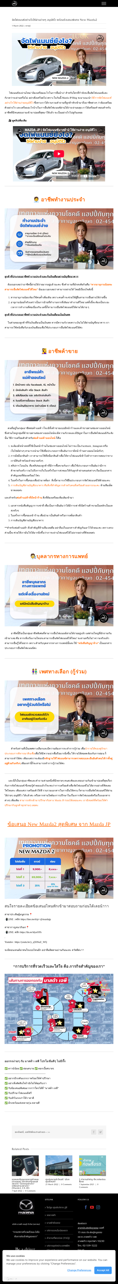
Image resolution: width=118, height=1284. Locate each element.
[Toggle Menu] (104, 3)
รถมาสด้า (51, 1215)
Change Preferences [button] (79, 1270)
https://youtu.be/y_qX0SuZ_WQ (31, 942)
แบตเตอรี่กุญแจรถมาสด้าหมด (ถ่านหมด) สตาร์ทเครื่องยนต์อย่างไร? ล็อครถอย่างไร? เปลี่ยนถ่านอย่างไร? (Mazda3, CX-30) (25, 1183)
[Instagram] (98, 1207)
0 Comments (30, 1191)
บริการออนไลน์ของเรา (57, 1230)
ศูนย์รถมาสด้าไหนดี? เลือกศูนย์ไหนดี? (57, 1180)
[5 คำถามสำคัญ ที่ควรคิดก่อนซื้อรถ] (92, 1165)
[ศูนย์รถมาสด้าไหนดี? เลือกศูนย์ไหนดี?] (58, 1165)
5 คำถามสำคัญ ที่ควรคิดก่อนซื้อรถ (92, 1180)
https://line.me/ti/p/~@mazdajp (36, 919)
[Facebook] (86, 1207)
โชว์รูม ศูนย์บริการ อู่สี (57, 1207)
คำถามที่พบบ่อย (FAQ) (58, 1238)
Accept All (103, 1270)
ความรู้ (28, 26)
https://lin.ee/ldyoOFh (30, 932)
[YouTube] (92, 1207)
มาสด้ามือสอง (53, 1222)
